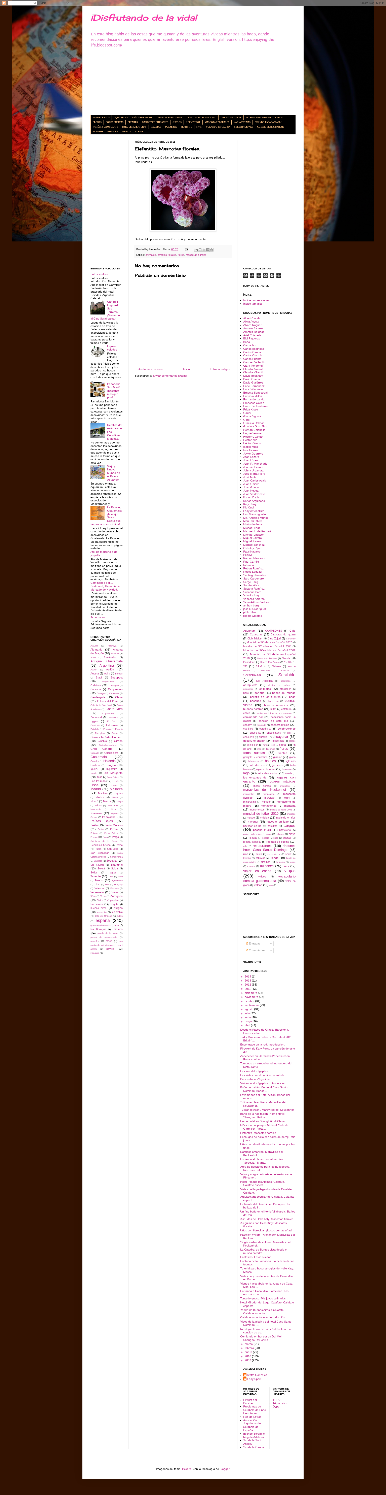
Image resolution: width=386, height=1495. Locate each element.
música (264, 817)
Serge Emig (250, 582)
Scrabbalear (252, 675)
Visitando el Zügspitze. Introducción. (263, 1083)
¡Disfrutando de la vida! (143, 17)
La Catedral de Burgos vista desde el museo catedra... (263, 1251)
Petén (101, 829)
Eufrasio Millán (252, 396)
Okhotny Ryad (252, 548)
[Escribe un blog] (200, 250)
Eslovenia (112, 725)
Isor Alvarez (250, 450)
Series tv (186, 127)
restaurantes (262, 846)
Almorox (115, 653)
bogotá (114, 904)
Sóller (93, 872)
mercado (269, 797)
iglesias (291, 761)
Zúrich (100, 900)
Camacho (249, 345)
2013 (248, 980)
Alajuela (94, 645)
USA (107, 884)
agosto (249, 1009)
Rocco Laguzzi (252, 571)
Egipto (94, 721)
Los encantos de (231, 117)
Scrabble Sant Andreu (252, 1442)
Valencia (99, 888)
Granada (94, 753)
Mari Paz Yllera (253, 521)
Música (126, 131)
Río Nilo (288, 662)
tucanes (251, 866)
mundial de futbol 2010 (260, 814)
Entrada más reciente (149, 369)
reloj (245, 846)
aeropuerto (250, 685)
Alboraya (112, 645)
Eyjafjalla (94, 729)
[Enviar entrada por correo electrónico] (186, 249)
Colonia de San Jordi (101, 705)
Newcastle (95, 809)
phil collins (249, 612)
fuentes (282, 753)
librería (288, 773)
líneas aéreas (262, 786)
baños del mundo (284, 692)
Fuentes (133, 122)
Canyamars (115, 689)
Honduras (95, 765)
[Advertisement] (193, 81)
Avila (107, 673)
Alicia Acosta (251, 321)
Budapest (117, 677)
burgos (118, 907)
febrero (250, 1348)
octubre (250, 1001)
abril (248, 1025)
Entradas (254, 943)
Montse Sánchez (254, 544)
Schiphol (284, 670)
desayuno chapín (254, 740)
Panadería (249, 662)
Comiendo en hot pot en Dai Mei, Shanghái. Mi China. (261, 1338)
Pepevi (247, 554)
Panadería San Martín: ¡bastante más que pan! (114, 390)
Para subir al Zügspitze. (255, 1079)
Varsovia (114, 888)
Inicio (186, 369)
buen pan (273, 701)
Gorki (246, 419)
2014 (248, 976)
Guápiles (94, 761)
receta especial (252, 841)
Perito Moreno (114, 825)
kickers (186, 1468)
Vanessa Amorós (254, 598)
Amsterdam (110, 657)
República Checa (100, 845)
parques (289, 826)
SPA (259, 666)
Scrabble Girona (253, 1447)
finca (259, 749)
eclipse (292, 741)
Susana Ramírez (254, 588)
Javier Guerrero (253, 453)
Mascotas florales (217, 122)
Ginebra (102, 741)
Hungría (111, 765)
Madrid (95, 789)
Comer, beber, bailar (270, 127)
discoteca (278, 740)
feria (273, 745)
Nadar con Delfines (267, 658)
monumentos (257, 809)
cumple (263, 737)
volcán (258, 885)
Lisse (94, 785)
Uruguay (118, 884)
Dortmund (96, 717)
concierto (248, 737)
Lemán (116, 781)
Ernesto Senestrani (255, 392)
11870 (276, 1399)
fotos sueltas (254, 753)
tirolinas (265, 862)
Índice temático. (253, 303)
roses (109, 941)
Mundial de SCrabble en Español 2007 (269, 642)
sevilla (110, 948)
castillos (248, 728)
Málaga (119, 801)
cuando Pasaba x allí (268, 122)
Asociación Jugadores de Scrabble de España (252, 1425)
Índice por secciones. (256, 300)
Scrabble (171, 127)
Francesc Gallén (253, 402)
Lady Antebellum (253, 510)
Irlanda (93, 773)
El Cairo (112, 721)
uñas (286, 866)
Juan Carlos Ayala (254, 480)
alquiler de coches (279, 685)
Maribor (99, 797)
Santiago (98, 861)
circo (289, 733)
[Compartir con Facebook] (208, 250)
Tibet (110, 876)
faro (265, 745)
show (288, 854)
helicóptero (253, 761)
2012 (248, 984)
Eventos (98, 131)
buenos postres (253, 708)
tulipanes (267, 866)
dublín (120, 916)
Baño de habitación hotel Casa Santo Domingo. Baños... (263, 1089)
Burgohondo (108, 681)
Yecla (103, 896)
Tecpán (112, 872)
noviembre (252, 996)
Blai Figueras (251, 338)
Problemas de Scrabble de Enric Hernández (254, 1410)
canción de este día (273, 720)
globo (292, 757)
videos (262, 876)
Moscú (94, 801)
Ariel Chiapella (252, 335)
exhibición (252, 744)
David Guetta (251, 379)
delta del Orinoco (103, 916)
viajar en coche (257, 871)
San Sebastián (99, 853)
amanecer (248, 689)
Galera (115, 733)
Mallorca (116, 789)
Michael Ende (252, 527)
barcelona (96, 904)
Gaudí (247, 412)
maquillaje (285, 786)
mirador (266, 801)
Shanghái (117, 864)
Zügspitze (113, 900)
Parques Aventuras (134, 127)
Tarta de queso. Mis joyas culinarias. (263, 1298)
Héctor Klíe (250, 439)
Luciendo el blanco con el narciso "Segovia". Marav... (261, 1161)
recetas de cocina (277, 841)
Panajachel (109, 817)
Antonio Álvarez (253, 328)
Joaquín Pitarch (253, 467)
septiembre (252, 1005)
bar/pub (259, 692)
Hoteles (112, 131)
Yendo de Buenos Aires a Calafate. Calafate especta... (262, 1311)
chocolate (255, 732)
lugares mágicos (282, 781)
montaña (290, 805)
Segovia (111, 860)
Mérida (98, 805)
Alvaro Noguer (252, 325)
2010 (248, 1356)
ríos (245, 854)
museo (251, 817)
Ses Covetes (97, 865)
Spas (199, 127)
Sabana (276, 666)
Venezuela (97, 892)
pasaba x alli (262, 829)
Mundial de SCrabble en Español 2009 (269, 650)
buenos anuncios (276, 705)
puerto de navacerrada (103, 937)
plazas (253, 837)
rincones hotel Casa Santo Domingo (269, 848)
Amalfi (93, 657)
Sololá (101, 868)
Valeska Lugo (251, 595)
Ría (262, 662)
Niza (113, 809)
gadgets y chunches (255, 757)
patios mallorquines (252, 834)
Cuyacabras (108, 713)
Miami (115, 797)
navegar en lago (278, 821)
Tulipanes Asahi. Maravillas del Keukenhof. (267, 1109)
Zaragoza (116, 896)
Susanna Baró (252, 592)
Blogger (224, 1468)
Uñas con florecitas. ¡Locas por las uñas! (266, 1230)
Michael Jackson (253, 534)
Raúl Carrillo (251, 561)
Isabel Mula (250, 446)
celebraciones (287, 728)
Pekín (94, 825)
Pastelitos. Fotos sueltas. (256, 1257)
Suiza (114, 868)
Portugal (94, 837)
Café (293, 630)
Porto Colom (111, 833)
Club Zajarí (274, 638)
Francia (119, 729)
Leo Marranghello (254, 514)
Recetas (156, 127)
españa (102, 920)
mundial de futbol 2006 (281, 809)
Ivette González (257, 1374)
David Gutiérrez (253, 382)
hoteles (270, 761)
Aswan (93, 669)
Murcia (107, 801)
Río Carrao (273, 662)
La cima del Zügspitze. (254, 1071)
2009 (248, 1360)
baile (246, 693)
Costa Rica (114, 709)
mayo (249, 1021)
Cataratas (256, 634)
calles (246, 713)
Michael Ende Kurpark (257, 531)
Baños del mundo (143, 117)
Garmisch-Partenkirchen (105, 737)
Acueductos (97, 617)
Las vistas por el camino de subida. (262, 1075)
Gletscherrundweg (108, 745)
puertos (287, 837)
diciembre (251, 992)
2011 (248, 988)
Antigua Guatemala (106, 661)
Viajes (139, 131)
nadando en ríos (286, 817)
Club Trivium (255, 638)
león (116, 925)
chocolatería (274, 732)
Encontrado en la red (202, 117)
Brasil (99, 677)
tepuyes (260, 858)
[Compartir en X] (204, 250)
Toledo (99, 880)
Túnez (97, 884)
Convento (291, 638)
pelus (269, 834)
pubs (275, 838)
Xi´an (92, 896)
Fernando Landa (254, 399)
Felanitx (107, 729)
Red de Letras (252, 1416)
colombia (117, 912)
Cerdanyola (97, 697)
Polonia (94, 833)
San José (112, 849)
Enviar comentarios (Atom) (170, 375)
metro (287, 798)
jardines (277, 765)
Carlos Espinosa (253, 348)
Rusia (98, 849)
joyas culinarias (265, 769)
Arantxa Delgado (254, 331)
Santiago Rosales (254, 575)
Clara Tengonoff (253, 365)
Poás (105, 837)
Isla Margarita (113, 772)
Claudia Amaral (253, 369)
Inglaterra (111, 769)
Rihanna (248, 565)
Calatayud (114, 685)
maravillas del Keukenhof (264, 790)
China (119, 697)
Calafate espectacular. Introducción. (263, 1317)
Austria (94, 673)
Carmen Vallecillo (254, 362)
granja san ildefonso (100, 925)
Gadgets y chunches (155, 122)
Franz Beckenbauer (255, 406)
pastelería (285, 830)
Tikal (120, 876)
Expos (278, 117)
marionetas (248, 794)
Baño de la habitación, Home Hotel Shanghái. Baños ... (262, 1115)
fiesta (282, 744)
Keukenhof (193, 122)
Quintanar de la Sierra (103, 841)
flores (181, 255)
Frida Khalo (250, 409)
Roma (119, 845)
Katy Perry (250, 504)
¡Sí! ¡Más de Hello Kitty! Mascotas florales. (267, 1219)
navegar (253, 821)
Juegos (177, 122)
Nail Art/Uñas (242, 122)
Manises (103, 793)
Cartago (101, 693)
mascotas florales (196, 255)
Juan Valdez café (254, 494)
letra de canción (268, 773)
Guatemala (98, 757)
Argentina (107, 665)
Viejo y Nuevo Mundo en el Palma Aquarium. (113, 473)
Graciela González (255, 426)
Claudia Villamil (253, 372)
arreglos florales (167, 255)
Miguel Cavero (252, 537)
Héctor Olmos (252, 443)
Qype (276, 1406)
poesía (265, 838)
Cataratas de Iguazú (283, 634)
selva (259, 854)
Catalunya (114, 693)
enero (249, 1352)
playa (292, 833)
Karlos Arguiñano (254, 500)
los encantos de (255, 777)
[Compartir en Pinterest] (211, 250)
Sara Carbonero (253, 578)
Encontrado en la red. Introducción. (262, 1044)
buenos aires (98, 908)
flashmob (270, 749)
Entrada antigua (220, 369)
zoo (271, 885)
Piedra (114, 829)
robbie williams (252, 615)
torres (293, 862)
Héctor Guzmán (253, 436)
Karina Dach (251, 497)
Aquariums (121, 117)
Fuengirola (100, 733)
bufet (273, 709)
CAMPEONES (273, 630)
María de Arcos (253, 524)
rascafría (94, 941)
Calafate (95, 685)
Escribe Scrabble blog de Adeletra (254, 1435)
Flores (97, 122)
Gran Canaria (101, 748)
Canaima (95, 689)
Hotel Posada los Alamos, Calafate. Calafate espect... (262, 1183)
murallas (291, 814)
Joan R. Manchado (255, 463)
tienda (274, 857)
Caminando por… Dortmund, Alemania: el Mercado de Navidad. (105, 586)
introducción (257, 765)
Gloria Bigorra (252, 416)
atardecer (285, 689)
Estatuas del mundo (258, 117)
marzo (249, 1344)
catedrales (265, 728)
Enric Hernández (254, 386)
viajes (290, 870)
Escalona (95, 725)
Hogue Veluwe (252, 433)
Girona (118, 740)
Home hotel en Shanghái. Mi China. (262, 1121)
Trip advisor (280, 1403)
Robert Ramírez (253, 568)
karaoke (287, 769)
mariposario (268, 794)
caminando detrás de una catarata (274, 713)
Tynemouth (117, 880)
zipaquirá (94, 953)
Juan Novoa (251, 490)
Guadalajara (111, 753)
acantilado (286, 681)
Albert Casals (251, 318)
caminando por (253, 717)
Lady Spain (254, 1379)
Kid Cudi (248, 507)
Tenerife (95, 876)
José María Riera (254, 473)
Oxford (93, 817)
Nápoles (115, 813)
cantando (261, 725)
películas (280, 834)
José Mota (250, 477)
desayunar (280, 737)
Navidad (286, 658)
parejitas (272, 826)
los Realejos (98, 929)
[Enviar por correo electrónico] (196, 250)
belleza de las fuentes (265, 696)
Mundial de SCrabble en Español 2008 (267, 646)
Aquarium (249, 630)
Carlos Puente (252, 358)
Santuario (265, 670)
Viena (115, 892)
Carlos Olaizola (253, 355)
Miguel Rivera (252, 541)
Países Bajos (101, 821)
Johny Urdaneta (253, 470)
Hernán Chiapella (254, 429)
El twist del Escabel (250, 1401)
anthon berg (251, 605)
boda (292, 696)
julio (247, 1013)
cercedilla (102, 912)
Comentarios (256, 950)
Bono (246, 341)
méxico (118, 929)
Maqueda (118, 793)
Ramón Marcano (254, 558)
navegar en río (252, 826)
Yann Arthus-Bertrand (257, 602)
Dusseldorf (113, 717)
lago (246, 773)
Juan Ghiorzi (251, 484)
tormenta (280, 862)
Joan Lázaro (251, 456)
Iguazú (94, 769)
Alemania (96, 649)
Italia (99, 777)
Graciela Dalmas (253, 423)
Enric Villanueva (253, 389)
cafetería (286, 709)
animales (151, 255)
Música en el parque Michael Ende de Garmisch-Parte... (264, 1127)
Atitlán (110, 669)
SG (245, 666)
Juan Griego (113, 777)
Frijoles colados (112, 347)
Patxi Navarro (252, 551)
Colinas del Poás (107, 701)
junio (248, 1017)
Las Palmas (98, 781)
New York (113, 805)
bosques (255, 700)
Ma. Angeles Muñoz (255, 517)
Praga (115, 837)
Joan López (250, 460)
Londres (114, 785)
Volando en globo (218, 127)
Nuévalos (96, 813)
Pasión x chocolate (105, 127)
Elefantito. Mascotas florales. (258, 1132)
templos (247, 858)
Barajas (119, 673)
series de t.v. (274, 854)
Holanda (109, 761)
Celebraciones (243, 127)
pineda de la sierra (108, 933)
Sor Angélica (251, 585)
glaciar (277, 757)
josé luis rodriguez (254, 608)
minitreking (249, 801)
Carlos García (252, 352)
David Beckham (253, 375)
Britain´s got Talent (171, 117)
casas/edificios (280, 724)
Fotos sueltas (114, 122)
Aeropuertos (101, 117)
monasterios (268, 805)
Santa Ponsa (116, 857)
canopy (247, 725)
